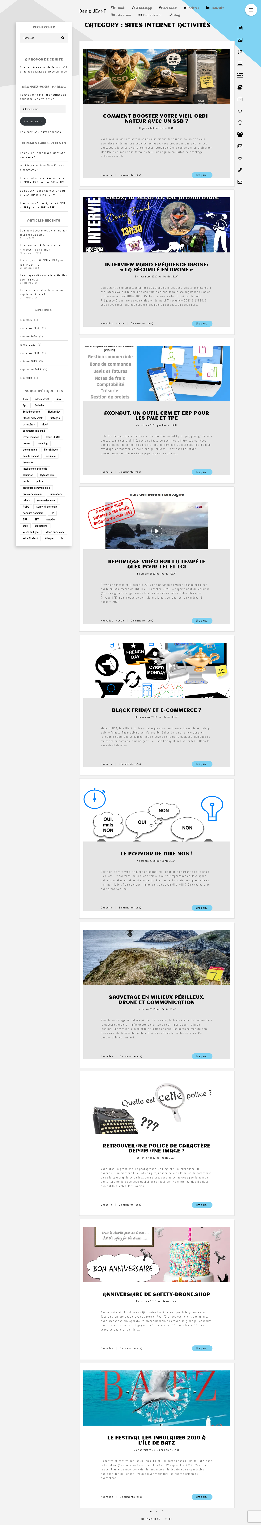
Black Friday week (33, 418)
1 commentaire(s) (130, 907)
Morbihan (28, 475)
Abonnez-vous (33, 121)
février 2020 (28, 344)
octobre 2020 (28, 336)
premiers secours (32, 494)
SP (52, 513)
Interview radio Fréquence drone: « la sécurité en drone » (156, 267)
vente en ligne (31, 532)
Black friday (54, 411)
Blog (176, 14)
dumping (43, 443)
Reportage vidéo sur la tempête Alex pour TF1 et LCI (156, 564)
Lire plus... (202, 175)
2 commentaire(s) (130, 764)
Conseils (106, 175)
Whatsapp (143, 7)
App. (25, 405)
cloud (45, 424)
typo (25, 525)
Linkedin (217, 7)
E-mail (120, 7)
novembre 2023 (30, 328)
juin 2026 (26, 320)
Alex (59, 399)
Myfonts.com (47, 475)
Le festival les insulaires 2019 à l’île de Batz (156, 1440)
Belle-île (39, 405)
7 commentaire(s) (130, 472)
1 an (25, 399)
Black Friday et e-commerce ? (157, 710)
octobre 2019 (28, 361)
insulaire (51, 456)
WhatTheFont (30, 538)
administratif (42, 399)
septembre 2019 (30, 369)
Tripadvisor (152, 14)
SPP (25, 519)
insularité (28, 462)
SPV (37, 519)
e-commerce (30, 449)
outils (26, 481)
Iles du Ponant (31, 456)
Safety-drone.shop (46, 506)
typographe (41, 525)
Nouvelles (107, 323)
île (62, 538)
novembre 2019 (30, 353)
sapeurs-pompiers (33, 513)
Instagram (122, 14)
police (39, 481)
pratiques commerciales (36, 487)
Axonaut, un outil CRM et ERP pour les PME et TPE (156, 416)
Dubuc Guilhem (29, 178)
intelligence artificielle (35, 468)
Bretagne (55, 418)
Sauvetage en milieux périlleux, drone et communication (157, 1000)
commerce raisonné (34, 430)
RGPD (26, 506)
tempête (50, 519)
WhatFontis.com (55, 532)
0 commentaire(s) (130, 175)
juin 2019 (26, 378)
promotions (56, 494)
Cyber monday (31, 437)
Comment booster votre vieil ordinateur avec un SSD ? (156, 119)
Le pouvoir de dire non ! (157, 853)
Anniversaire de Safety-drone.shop (156, 1294)
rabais (26, 500)
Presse (119, 323)
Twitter (193, 7)
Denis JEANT (53, 437)
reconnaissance (46, 500)
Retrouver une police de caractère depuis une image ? (156, 1148)
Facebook (169, 7)
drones (27, 443)
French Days (51, 449)
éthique (49, 538)
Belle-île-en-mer (32, 411)
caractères (29, 424)
